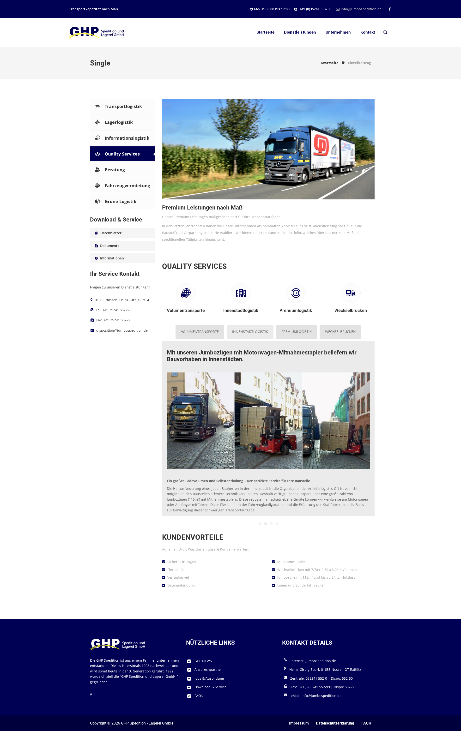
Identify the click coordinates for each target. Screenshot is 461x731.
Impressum (299, 723)
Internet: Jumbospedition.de (313, 661)
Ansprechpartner (208, 669)
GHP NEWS (203, 661)
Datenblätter (110, 233)
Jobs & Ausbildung (209, 678)
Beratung (115, 170)
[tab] (200, 331)
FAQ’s (198, 695)
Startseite (265, 32)
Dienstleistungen (300, 32)
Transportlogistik (123, 106)
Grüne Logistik (120, 201)
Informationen (112, 258)
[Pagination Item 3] (271, 523)
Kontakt (367, 32)
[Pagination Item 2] (265, 523)
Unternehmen (338, 32)
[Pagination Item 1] (260, 523)
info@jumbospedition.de (361, 9)
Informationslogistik (127, 138)
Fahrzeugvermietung (127, 185)
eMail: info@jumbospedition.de (316, 695)
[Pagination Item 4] (277, 523)
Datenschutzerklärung (335, 723)
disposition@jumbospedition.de (122, 330)
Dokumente (109, 245)
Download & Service (210, 687)
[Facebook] (389, 9)
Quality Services (122, 154)
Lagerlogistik (119, 122)
